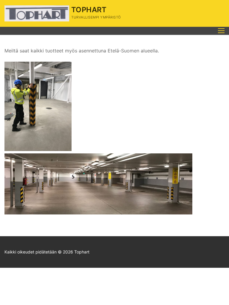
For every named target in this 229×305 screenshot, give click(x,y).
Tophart (89, 9)
